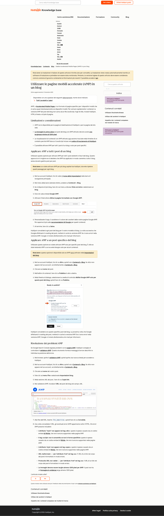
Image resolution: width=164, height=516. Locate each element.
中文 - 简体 (60, 56)
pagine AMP (71, 348)
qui (97, 78)
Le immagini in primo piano (44, 132)
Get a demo (107, 2)
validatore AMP (45, 350)
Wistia (63, 440)
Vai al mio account (62, 63)
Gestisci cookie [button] (125, 511)
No (45, 478)
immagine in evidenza (49, 470)
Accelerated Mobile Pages (45, 106)
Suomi (58, 42)
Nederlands (60, 35)
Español (59, 23)
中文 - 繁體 (60, 45)
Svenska (59, 40)
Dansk (59, 47)
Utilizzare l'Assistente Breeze (40, 493)
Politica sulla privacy (110, 511)
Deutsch (59, 26)
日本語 (59, 28)
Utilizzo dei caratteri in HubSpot (41, 497)
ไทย (58, 54)
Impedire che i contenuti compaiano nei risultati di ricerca (49, 501)
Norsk (58, 49)
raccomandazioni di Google (61, 222)
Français (59, 33)
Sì (35, 478)
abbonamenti (67, 98)
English (59, 59)
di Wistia (47, 433)
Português (60, 30)
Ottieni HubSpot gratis (123, 2)
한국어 (59, 52)
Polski (58, 38)
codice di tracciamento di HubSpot (83, 141)
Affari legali (96, 511)
